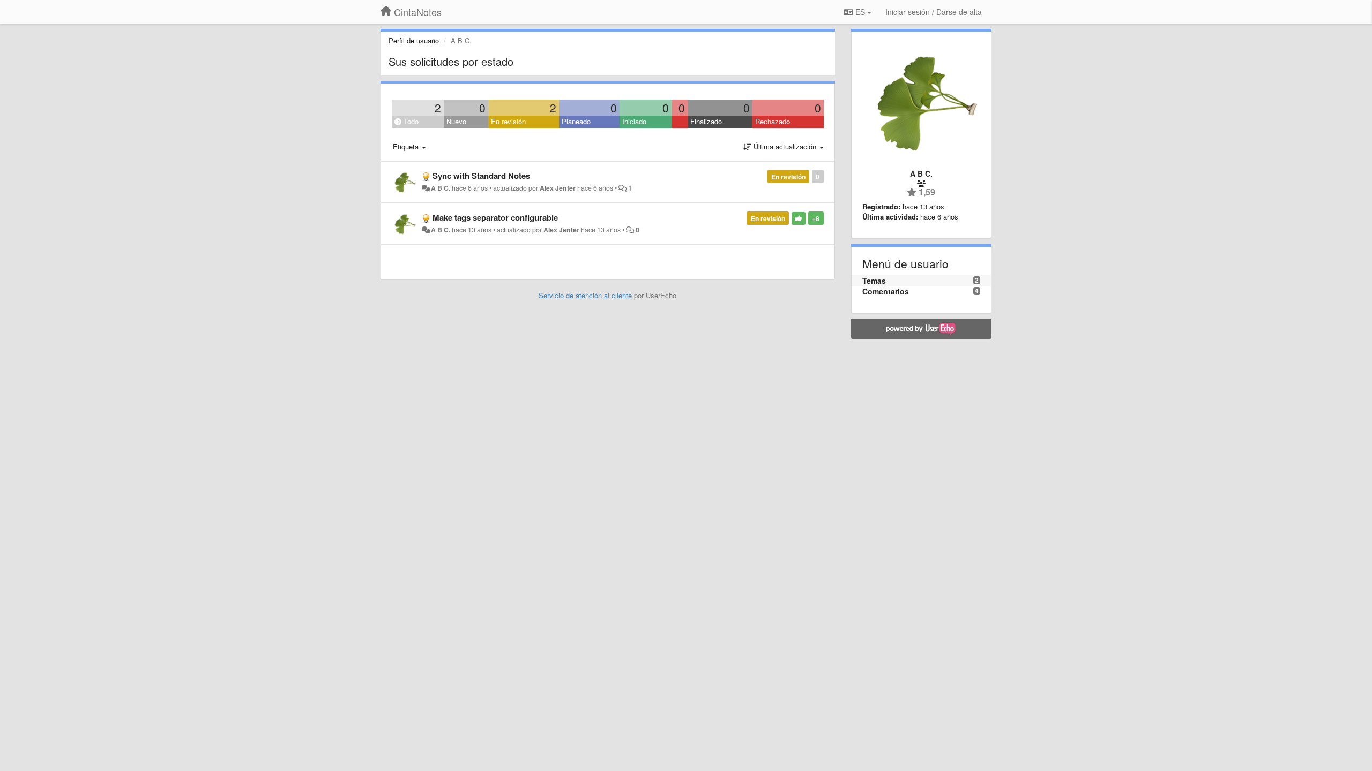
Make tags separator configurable (495, 217)
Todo (410, 121)
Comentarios (885, 291)
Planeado (576, 121)
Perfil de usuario (414, 40)
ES (860, 11)
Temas (874, 280)
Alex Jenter (558, 188)
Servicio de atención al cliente (586, 295)
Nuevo (456, 121)
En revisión (508, 121)
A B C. (440, 188)
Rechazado (772, 121)
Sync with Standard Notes (481, 176)
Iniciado (634, 121)
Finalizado (706, 121)
